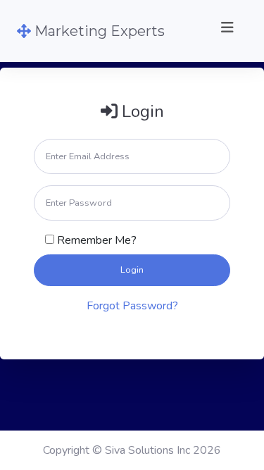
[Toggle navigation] (227, 31)
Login (132, 270)
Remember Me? (97, 240)
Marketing (98, 31)
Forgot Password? (132, 306)
